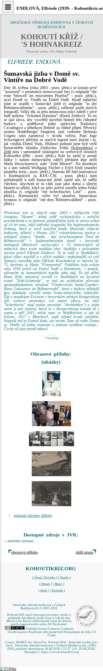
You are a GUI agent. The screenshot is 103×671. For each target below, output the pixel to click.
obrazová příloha (24, 552)
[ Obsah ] (45, 584)
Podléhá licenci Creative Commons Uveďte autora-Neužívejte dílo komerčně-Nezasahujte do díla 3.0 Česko (52, 632)
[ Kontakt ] (57, 590)
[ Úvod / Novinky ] (44, 577)
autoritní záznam (20, 541)
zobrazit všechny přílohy (33, 515)
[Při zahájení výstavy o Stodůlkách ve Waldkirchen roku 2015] (51, 413)
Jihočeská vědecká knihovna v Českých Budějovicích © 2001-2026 (39, 606)
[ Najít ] (43, 590)
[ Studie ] (64, 577)
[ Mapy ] (58, 584)
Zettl (7, 152)
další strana (84, 552)
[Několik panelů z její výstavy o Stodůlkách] (51, 438)
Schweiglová (82, 148)
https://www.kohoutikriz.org (60, 652)
